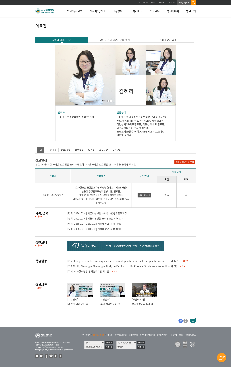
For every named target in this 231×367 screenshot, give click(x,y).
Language (183, 2)
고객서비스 (136, 11)
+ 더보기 (39, 216)
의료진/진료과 (74, 11)
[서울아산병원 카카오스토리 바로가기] (60, 356)
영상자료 (103, 150)
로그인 (138, 2)
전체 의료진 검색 (167, 40)
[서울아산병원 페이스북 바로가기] (46, 356)
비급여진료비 (133, 335)
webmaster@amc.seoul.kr (54, 347)
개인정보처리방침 (98, 335)
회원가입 (145, 2)
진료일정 (51, 150)
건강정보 (117, 11)
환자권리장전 (86, 335)
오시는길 (172, 2)
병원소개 (191, 11)
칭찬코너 (116, 150)
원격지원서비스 (190, 335)
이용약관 (110, 335)
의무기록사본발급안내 (147, 335)
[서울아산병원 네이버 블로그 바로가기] (51, 356)
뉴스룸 (91, 150)
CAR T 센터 (88, 117)
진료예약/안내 (97, 11)
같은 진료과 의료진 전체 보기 (115, 40)
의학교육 (154, 11)
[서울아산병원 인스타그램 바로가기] (42, 356)
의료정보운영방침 (121, 335)
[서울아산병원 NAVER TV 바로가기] (56, 356)
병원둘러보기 (163, 2)
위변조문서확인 (162, 335)
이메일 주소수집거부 (176, 335)
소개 (40, 150)
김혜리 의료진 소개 (62, 40)
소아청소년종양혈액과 (69, 117)
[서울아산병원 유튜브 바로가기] (37, 356)
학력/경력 (66, 150)
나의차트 (153, 2)
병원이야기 (173, 11)
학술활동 (79, 150)
